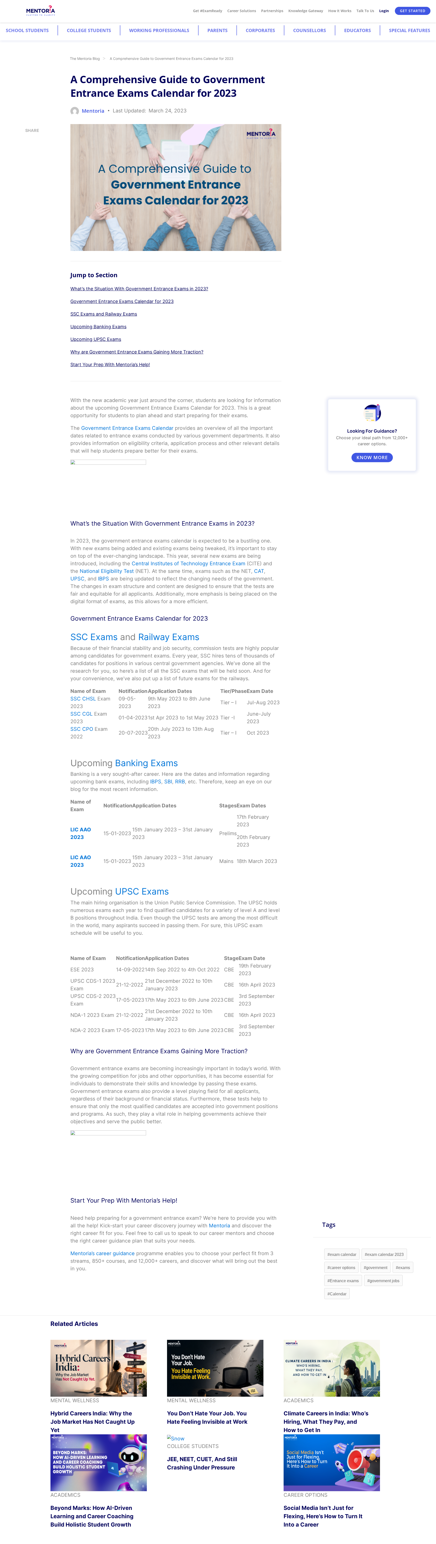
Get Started (412, 10)
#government (375, 1268)
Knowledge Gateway (305, 10)
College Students (89, 30)
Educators (357, 30)
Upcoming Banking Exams (98, 326)
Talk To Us (365, 10)
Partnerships (272, 10)
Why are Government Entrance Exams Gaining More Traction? (136, 352)
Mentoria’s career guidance (102, 1253)
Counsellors (309, 30)
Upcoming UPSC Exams (95, 339)
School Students (27, 30)
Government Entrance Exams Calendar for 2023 (122, 301)
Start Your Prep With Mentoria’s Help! (110, 364)
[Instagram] (26, 141)
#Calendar (337, 1294)
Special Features (409, 30)
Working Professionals (159, 30)
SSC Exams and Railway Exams (103, 314)
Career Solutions (241, 10)
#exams (403, 1268)
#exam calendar (342, 1254)
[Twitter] (26, 161)
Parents (217, 30)
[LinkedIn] (26, 151)
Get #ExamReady (207, 10)
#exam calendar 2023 (384, 1254)
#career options (341, 1268)
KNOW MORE (372, 457)
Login (384, 10)
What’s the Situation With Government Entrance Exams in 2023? (139, 288)
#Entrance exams (343, 1281)
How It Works (339, 10)
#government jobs (383, 1281)
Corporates (260, 30)
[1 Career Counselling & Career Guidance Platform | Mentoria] (41, 10)
